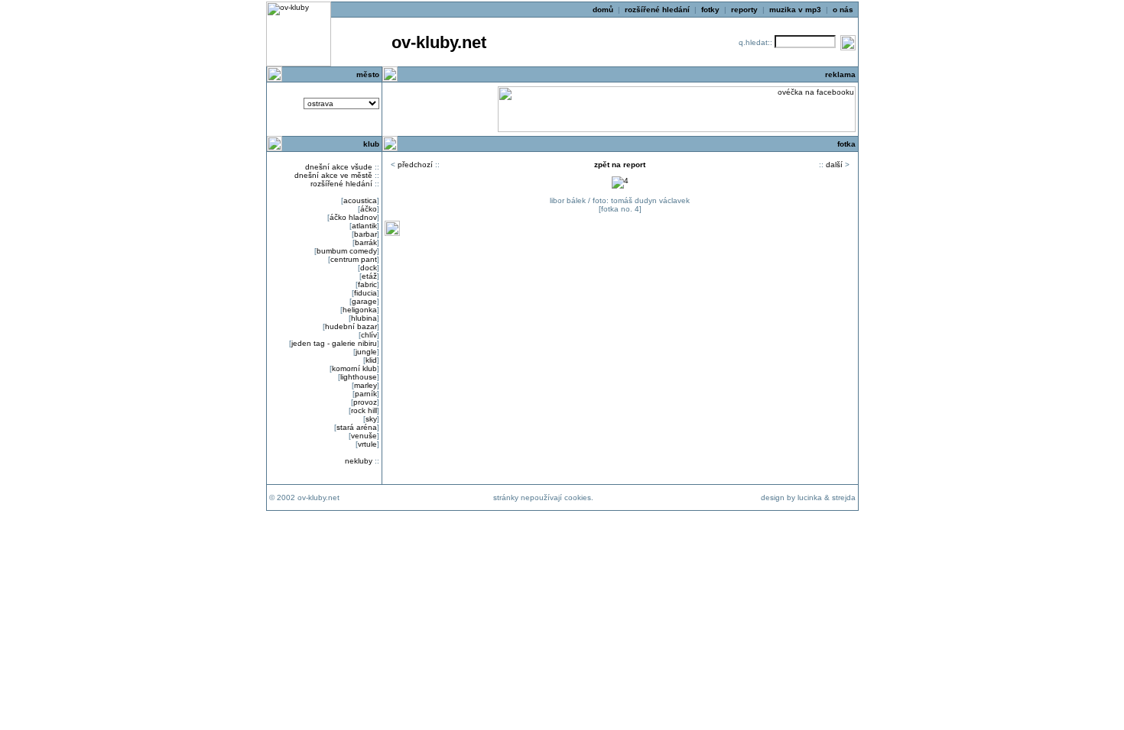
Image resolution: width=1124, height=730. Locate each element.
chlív (369, 335)
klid (371, 360)
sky (371, 419)
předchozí (415, 164)
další (834, 164)
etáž (369, 276)
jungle (366, 351)
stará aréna (356, 427)
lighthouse (358, 377)
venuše (364, 435)
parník (366, 393)
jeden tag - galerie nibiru (334, 343)
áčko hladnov (353, 217)
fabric (367, 284)
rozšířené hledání (341, 183)
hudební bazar (351, 326)
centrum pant (353, 259)
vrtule (367, 444)
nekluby (358, 461)
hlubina (364, 318)
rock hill (364, 410)
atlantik (364, 225)
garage (364, 301)
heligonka (360, 309)
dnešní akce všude (338, 167)
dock (368, 267)
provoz (365, 402)
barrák (366, 242)
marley (365, 385)
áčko (368, 209)
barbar (365, 234)
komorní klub (354, 368)
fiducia (365, 293)
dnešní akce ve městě (333, 175)
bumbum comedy (347, 251)
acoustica (360, 200)
